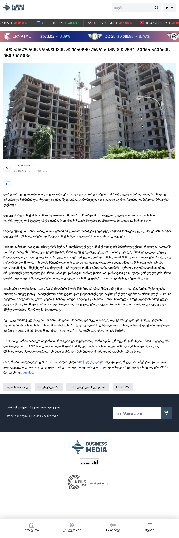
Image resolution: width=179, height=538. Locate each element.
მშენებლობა (48, 387)
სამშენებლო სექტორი (88, 387)
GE (166, 7)
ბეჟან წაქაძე (17, 387)
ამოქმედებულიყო (90, 362)
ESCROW (122, 387)
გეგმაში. (30, 372)
